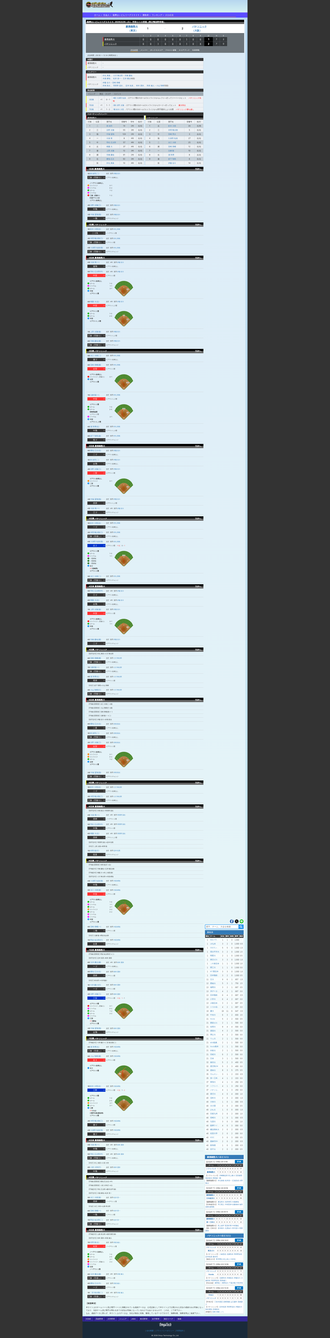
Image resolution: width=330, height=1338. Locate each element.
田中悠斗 (235, 1228)
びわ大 (213, 1110)
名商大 (213, 1027)
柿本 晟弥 (140, 85)
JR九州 (213, 944)
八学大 (213, 999)
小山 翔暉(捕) (95, 1056)
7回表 (91, 105)
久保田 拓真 (173, 138)
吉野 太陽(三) (95, 205)
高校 (99, 1319)
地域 (179, 1319)
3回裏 (91, 99)
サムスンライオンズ (218, 1074)
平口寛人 (221, 1204)
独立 (168, 1319)
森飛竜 (211, 1207)
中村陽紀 (235, 1226)
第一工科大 (210, 1222)
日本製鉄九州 (215, 995)
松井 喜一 (117, 78)
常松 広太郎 (111, 142)
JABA (133, 1319)
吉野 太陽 (110, 130)
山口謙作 (233, 1302)
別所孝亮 (228, 1202)
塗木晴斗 (221, 1228)
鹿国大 (213, 1031)
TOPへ (198, 169)
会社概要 (150, 1331)
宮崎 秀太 (172, 134)
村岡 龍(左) (94, 1242)
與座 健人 (150, 85)
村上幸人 (226, 1259)
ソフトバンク (215, 1086)
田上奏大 (231, 1175)
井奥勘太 (230, 1278)
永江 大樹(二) (95, 355)
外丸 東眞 (106, 75)
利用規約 (180, 1331)
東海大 (213, 1082)
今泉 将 (109, 138)
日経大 (213, 1054)
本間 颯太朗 (173, 130)
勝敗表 (146, 15)
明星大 (213, 955)
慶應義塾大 (109, 39)
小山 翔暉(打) (95, 690)
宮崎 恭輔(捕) (95, 365)
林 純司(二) (94, 173)
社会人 (106, 15)
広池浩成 (235, 1180)
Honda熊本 (214, 1046)
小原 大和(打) (95, 1167)
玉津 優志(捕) (95, 962)
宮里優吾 (239, 1175)
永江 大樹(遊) (95, 890)
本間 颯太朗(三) (96, 238)
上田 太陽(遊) (95, 332)
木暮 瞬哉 (106, 78)
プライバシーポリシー (165, 1331)
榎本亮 (215, 1257)
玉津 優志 (127, 78)
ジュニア (123, 1319)
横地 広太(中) (95, 1283)
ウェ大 (213, 1038)
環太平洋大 (214, 952)
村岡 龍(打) (94, 850)
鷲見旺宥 (228, 1226)
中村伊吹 (239, 1283)
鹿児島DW (214, 1066)
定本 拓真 (129, 85)
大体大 (213, 1102)
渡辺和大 (221, 1202)
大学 (111, 1319)
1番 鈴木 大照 (118, 109)
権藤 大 (109, 146)
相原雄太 (208, 1178)
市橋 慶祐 (128, 75)
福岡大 (213, 987)
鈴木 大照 (172, 126)
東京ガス (213, 959)
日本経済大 (210, 1198)
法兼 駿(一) (94, 395)
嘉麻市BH (214, 1141)
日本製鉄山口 (215, 975)
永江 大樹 (172, 142)
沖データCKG (215, 991)
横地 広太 (110, 159)
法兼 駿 (171, 151)
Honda (212, 1019)
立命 (212, 1058)
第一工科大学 (215, 1078)
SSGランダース (216, 948)
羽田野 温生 (118, 85)
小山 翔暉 (160, 85)
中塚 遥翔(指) (95, 214)
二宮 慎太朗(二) (96, 1292)
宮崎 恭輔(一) (95, 926)
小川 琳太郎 (118, 75)
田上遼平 (221, 1226)
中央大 (213, 1015)
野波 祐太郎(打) (96, 940)
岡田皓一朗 (217, 1178)
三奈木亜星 (218, 1302)
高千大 (213, 1149)
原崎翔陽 (226, 1302)
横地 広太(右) (95, 450)
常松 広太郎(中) (96, 271)
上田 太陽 (110, 151)
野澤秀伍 (219, 1259)
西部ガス (213, 1023)
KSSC (212, 1137)
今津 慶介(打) (95, 985)
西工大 (213, 967)
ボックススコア (156, 50)
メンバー (144, 50)
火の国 (213, 1106)
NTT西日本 (214, 971)
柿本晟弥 (208, 1309)
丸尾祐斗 (228, 1228)
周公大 (213, 1034)
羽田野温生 (238, 1254)
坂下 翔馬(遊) (95, 436)
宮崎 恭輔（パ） (218, 1312)
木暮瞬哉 (235, 1202)
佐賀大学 (213, 1133)
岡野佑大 (225, 1283)
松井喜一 (228, 1180)
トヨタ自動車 (215, 1007)
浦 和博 (171, 155)
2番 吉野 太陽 (118, 105)
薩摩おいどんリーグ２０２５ (126, 15)
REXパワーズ (215, 940)
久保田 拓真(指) (96, 247)
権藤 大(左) (94, 301)
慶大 (212, 1011)
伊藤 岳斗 (106, 82)
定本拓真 (208, 1257)
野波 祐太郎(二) (96, 1220)
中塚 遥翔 (110, 134)
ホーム (97, 15)
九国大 (213, 1121)
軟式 (143, 1319)
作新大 (213, 1050)
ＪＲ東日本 (214, 963)
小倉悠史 (222, 1254)
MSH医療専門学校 (217, 1042)
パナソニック (110, 43)
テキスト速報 (170, 50)
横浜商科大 (214, 1129)
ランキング (157, 15)
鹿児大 (213, 1094)
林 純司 (109, 126)
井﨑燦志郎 (223, 1175)
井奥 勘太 (106, 85)
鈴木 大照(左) (95, 229)
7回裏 (91, 109)
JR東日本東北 (215, 1003)
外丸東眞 (221, 1180)
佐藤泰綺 (235, 1204)
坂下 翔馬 (172, 159)
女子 (155, 1319)
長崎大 (213, 1117)
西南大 (213, 983)
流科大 (213, 1098)
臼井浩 (233, 1259)
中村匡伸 (228, 1204)
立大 (212, 979)
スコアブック (184, 50)
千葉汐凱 (232, 1283)
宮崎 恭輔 (116, 82)
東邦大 (213, 1062)
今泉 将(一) (94, 262)
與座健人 (223, 1280)
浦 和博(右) (94, 426)
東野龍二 (218, 1283)
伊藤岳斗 (237, 1278)
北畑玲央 (230, 1254)
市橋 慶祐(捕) (95, 341)
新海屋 (213, 1145)
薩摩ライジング (216, 1125)
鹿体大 (213, 1070)
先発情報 (195, 50)
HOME (88, 1319)
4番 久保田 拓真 (119, 98)
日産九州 (213, 1113)
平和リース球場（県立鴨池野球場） (148, 22)
